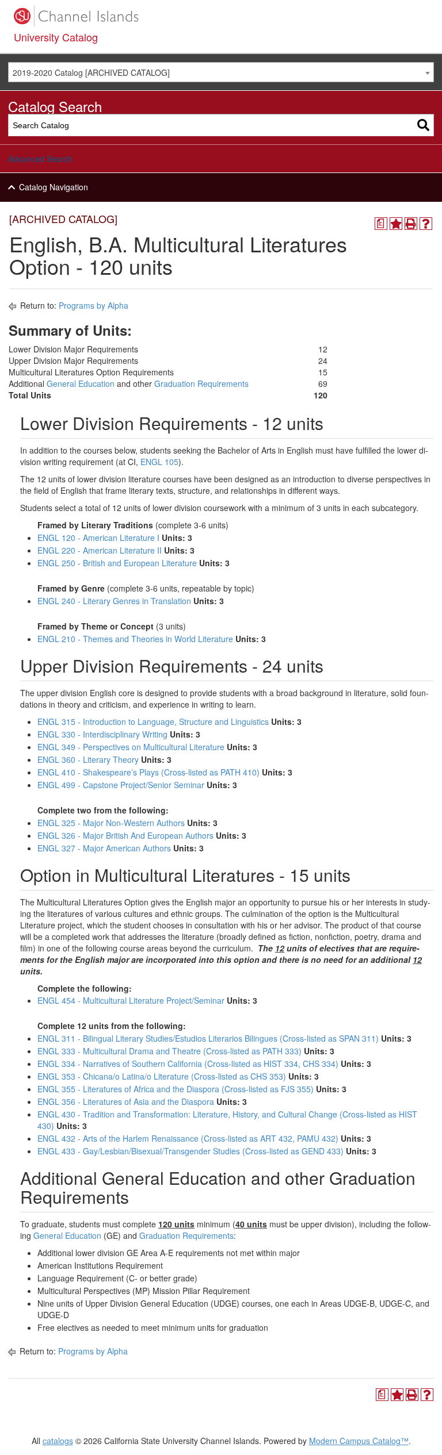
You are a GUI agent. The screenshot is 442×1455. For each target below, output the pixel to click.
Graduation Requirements (201, 383)
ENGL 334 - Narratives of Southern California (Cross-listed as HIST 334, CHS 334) (187, 1063)
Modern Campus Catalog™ (359, 1440)
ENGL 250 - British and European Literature (117, 563)
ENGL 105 (159, 461)
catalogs (58, 1440)
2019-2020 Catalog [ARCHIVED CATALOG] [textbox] (91, 72)
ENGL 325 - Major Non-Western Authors (111, 822)
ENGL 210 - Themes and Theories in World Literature (135, 638)
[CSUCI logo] (221, 16)
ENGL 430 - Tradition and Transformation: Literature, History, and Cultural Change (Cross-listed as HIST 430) (227, 1119)
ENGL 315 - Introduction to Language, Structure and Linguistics (153, 721)
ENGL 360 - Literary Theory (88, 759)
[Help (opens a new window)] (426, 223)
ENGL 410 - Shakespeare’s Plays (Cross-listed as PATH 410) (148, 772)
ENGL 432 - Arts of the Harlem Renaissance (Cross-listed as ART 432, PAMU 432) (187, 1138)
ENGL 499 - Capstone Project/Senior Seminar (120, 784)
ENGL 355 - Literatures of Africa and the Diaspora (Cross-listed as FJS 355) (175, 1089)
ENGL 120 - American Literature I (98, 537)
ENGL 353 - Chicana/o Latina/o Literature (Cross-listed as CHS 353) (161, 1076)
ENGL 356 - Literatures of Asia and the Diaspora (125, 1101)
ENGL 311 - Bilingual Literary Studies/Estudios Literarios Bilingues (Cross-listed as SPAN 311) (208, 1038)
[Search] (423, 125)
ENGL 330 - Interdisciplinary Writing (102, 734)
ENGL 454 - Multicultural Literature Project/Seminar (130, 1000)
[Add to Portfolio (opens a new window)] (396, 223)
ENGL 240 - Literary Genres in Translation (114, 600)
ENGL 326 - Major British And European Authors (125, 835)
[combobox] (221, 72)
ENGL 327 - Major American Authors (104, 848)
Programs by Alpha (93, 305)
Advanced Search (40, 158)
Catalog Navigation (53, 187)
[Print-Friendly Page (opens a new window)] (411, 223)
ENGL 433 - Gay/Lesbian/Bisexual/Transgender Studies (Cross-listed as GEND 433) (190, 1151)
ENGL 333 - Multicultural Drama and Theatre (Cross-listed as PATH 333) (169, 1051)
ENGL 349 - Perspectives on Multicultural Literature (130, 747)
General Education (81, 383)
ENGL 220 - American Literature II (99, 550)
